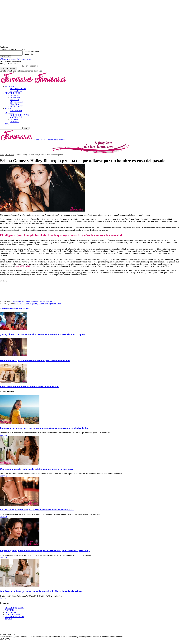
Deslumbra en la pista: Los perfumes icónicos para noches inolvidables (35, 360)
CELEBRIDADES (12, 93)
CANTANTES (16, 97)
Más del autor (24, 308)
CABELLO (14, 122)
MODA (8, 108)
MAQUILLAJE (16, 117)
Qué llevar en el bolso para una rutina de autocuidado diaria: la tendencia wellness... (42, 591)
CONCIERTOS (16, 91)
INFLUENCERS (16, 106)
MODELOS (14, 100)
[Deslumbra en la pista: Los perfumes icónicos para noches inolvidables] (13, 356)
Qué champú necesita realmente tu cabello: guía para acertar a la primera (36, 469)
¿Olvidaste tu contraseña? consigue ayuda (16, 59)
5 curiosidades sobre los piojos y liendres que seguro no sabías (37, 303)
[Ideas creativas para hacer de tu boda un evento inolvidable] (13, 382)
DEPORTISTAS (16, 102)
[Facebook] (4, 289)
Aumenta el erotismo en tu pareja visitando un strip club (34, 301)
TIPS (7, 124)
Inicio (2, 155)
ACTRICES (14, 95)
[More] (39, 289)
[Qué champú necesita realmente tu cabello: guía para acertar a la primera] (19, 464)
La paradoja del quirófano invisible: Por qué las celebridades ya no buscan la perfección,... (45, 550)
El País (5, 281)
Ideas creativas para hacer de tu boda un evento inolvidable (29, 386)
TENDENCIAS (16, 111)
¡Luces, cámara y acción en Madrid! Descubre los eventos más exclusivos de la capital (42, 334)
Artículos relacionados (9, 308)
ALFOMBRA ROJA (18, 89)
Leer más (3, 435)
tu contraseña (28, 54)
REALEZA (14, 104)
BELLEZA (9, 113)
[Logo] (17, 82)
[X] (13, 289)
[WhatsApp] (30, 289)
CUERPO (14, 119)
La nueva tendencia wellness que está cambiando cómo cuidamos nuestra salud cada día (44, 428)
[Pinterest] (22, 289)
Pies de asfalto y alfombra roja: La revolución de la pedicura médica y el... (37, 509)
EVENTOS (9, 86)
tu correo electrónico (30, 66)
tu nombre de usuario (31, 52)
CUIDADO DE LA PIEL (20, 115)
